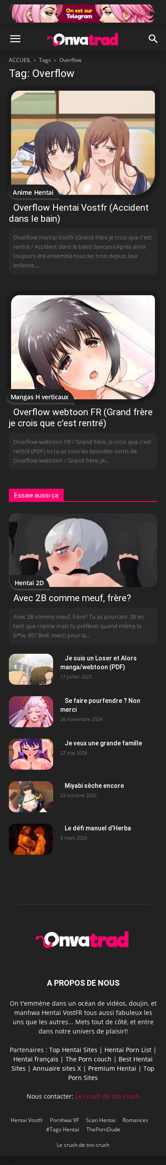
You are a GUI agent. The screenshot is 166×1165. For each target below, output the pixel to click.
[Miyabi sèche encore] (31, 796)
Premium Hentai (112, 1068)
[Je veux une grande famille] (31, 754)
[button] (15, 39)
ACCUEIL (20, 60)
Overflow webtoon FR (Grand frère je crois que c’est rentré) (81, 417)
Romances (135, 1120)
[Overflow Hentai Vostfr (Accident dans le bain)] (83, 143)
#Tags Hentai (62, 1129)
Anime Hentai (33, 192)
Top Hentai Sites (73, 1049)
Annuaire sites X (57, 1068)
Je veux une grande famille (103, 743)
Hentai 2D (29, 583)
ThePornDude (103, 1129)
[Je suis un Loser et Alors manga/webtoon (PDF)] (31, 669)
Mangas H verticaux (40, 397)
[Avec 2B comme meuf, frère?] (83, 549)
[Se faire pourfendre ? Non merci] (31, 711)
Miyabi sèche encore (94, 785)
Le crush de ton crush (107, 1096)
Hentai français (35, 1059)
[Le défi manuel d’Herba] (31, 839)
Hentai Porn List (127, 1049)
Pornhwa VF (64, 1120)
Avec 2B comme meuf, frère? (72, 598)
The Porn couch (89, 1059)
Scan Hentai (101, 1120)
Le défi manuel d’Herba (98, 828)
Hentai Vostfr (27, 1120)
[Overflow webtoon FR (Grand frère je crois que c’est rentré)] (83, 347)
